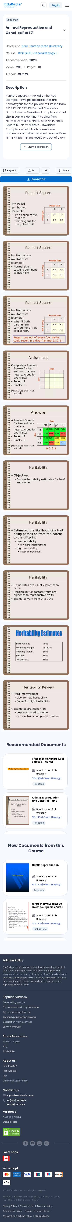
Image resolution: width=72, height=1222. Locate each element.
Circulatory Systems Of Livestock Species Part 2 (47, 905)
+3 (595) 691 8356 (16, 1100)
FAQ (5, 1075)
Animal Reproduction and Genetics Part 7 (29, 30)
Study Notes (9, 1051)
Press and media (12, 1116)
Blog (5, 1046)
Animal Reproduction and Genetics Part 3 (45, 799)
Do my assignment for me (16, 1012)
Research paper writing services (20, 1017)
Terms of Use (27, 1206)
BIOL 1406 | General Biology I (37, 53)
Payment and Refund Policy (17, 1215)
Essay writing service (14, 1002)
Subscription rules (12, 1211)
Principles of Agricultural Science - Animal (48, 760)
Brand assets (10, 1121)
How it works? (10, 1066)
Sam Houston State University (42, 46)
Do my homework (12, 1026)
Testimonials (9, 1070)
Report (11, 170)
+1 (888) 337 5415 (16, 1104)
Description (16, 87)
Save (66, 170)
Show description (38, 147)
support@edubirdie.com (16, 984)
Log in (55, 5)
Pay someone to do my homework (21, 1007)
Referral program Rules (37, 1211)
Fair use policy (44, 1206)
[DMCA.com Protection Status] (36, 1132)
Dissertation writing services (17, 1021)
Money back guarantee (15, 1080)
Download (38, 179)
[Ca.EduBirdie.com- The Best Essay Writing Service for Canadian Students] (6, 1160)
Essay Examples (11, 1041)
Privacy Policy (10, 1206)
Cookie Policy (42, 1215)
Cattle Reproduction (45, 865)
